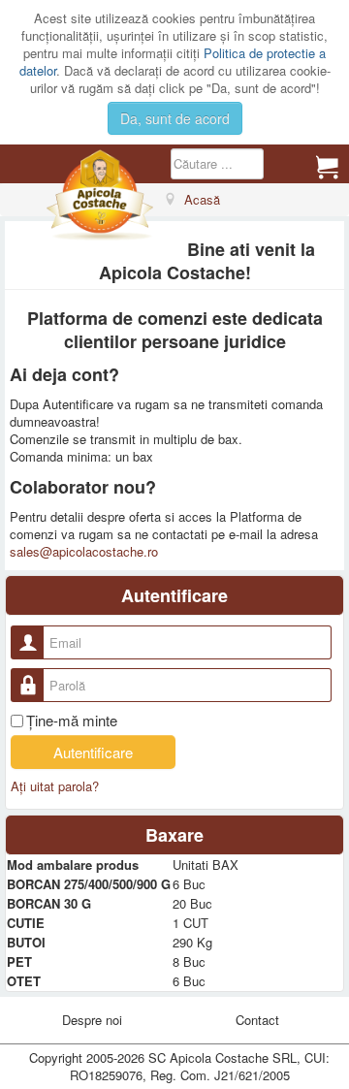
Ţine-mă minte (71, 720)
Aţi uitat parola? (55, 786)
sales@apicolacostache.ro (84, 551)
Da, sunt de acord (175, 118)
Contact (257, 1019)
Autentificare (93, 752)
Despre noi (92, 1019)
